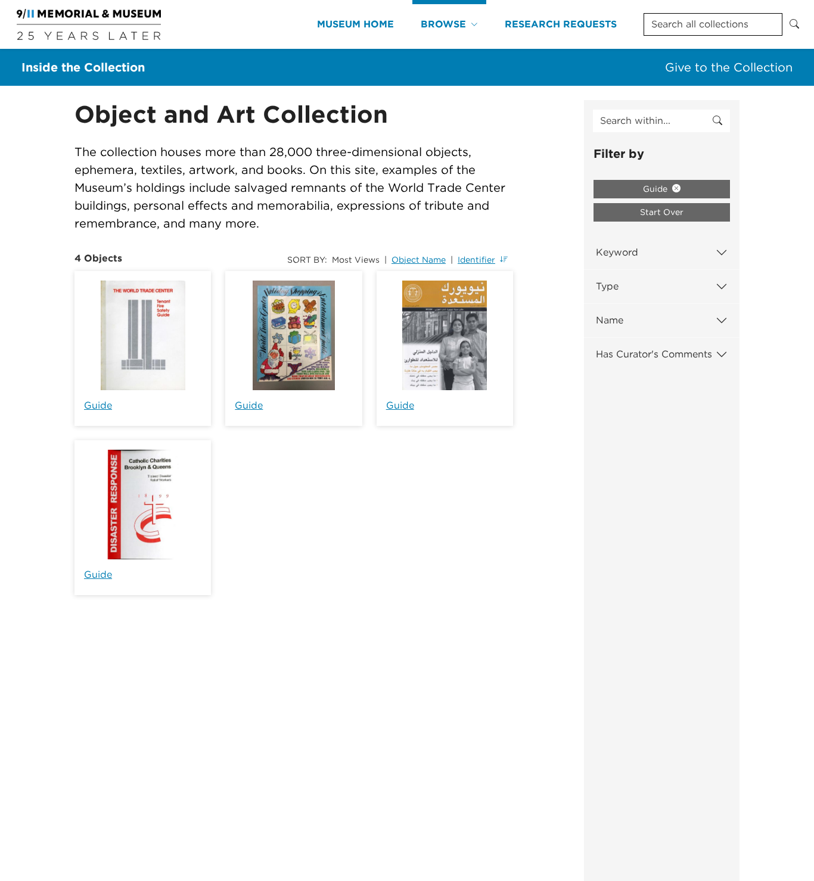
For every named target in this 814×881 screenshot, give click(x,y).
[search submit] (717, 121)
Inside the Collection (83, 67)
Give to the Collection (729, 67)
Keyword (617, 252)
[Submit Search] (794, 24)
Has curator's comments (654, 354)
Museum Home (355, 24)
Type (607, 286)
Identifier (476, 259)
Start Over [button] (661, 212)
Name (609, 320)
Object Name (419, 259)
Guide (98, 405)
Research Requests (561, 24)
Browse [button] (443, 24)
